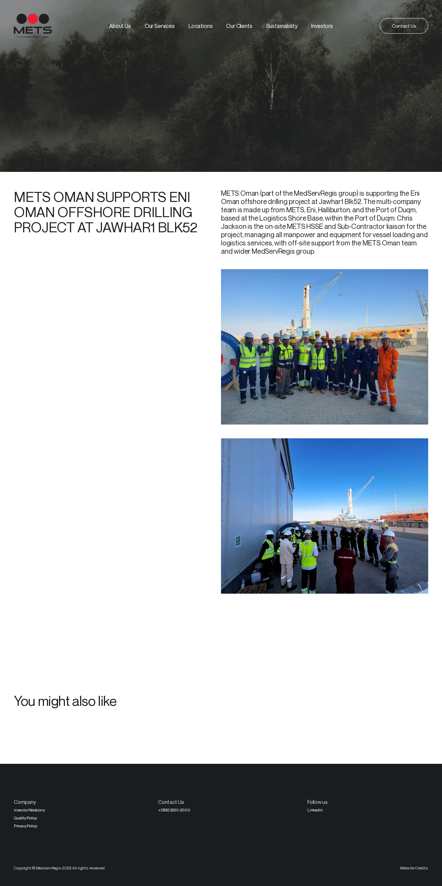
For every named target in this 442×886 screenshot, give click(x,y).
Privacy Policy (25, 825)
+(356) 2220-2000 (174, 809)
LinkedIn (315, 809)
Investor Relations (29, 809)
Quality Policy (25, 817)
